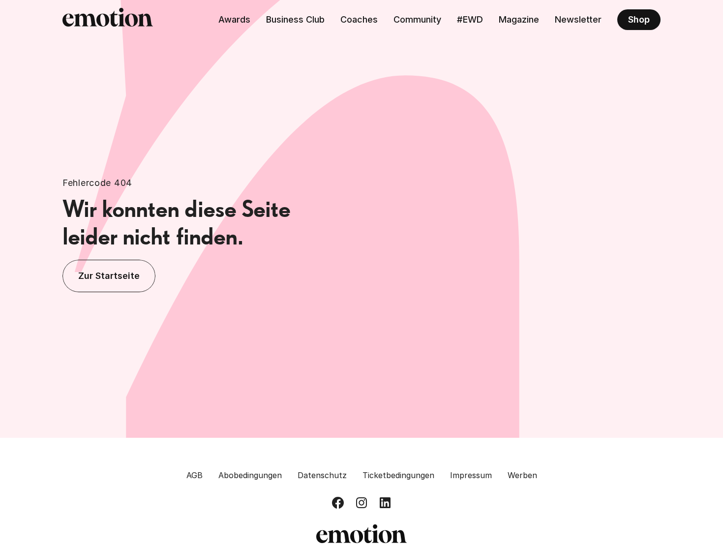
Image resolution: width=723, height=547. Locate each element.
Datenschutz (322, 475)
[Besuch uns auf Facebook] (338, 503)
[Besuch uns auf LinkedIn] (385, 503)
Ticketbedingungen (398, 475)
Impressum (471, 475)
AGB (194, 475)
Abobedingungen (250, 475)
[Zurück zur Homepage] (107, 19)
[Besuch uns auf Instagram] (361, 503)
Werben (522, 475)
